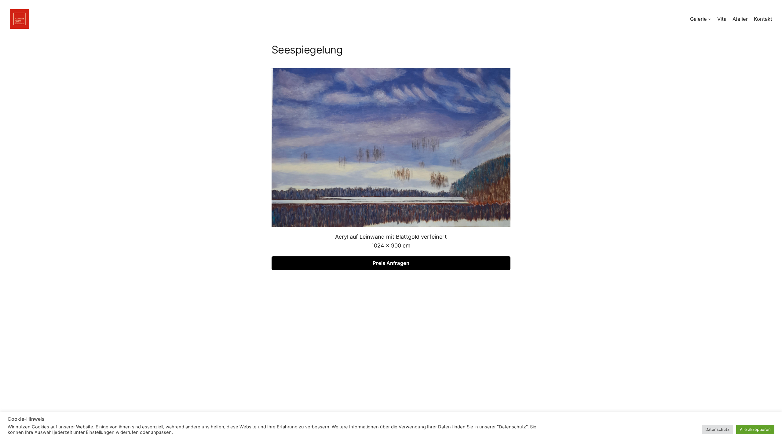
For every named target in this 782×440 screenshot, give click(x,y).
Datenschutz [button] (717, 429)
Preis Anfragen (391, 263)
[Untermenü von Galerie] (709, 18)
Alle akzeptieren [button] (755, 429)
